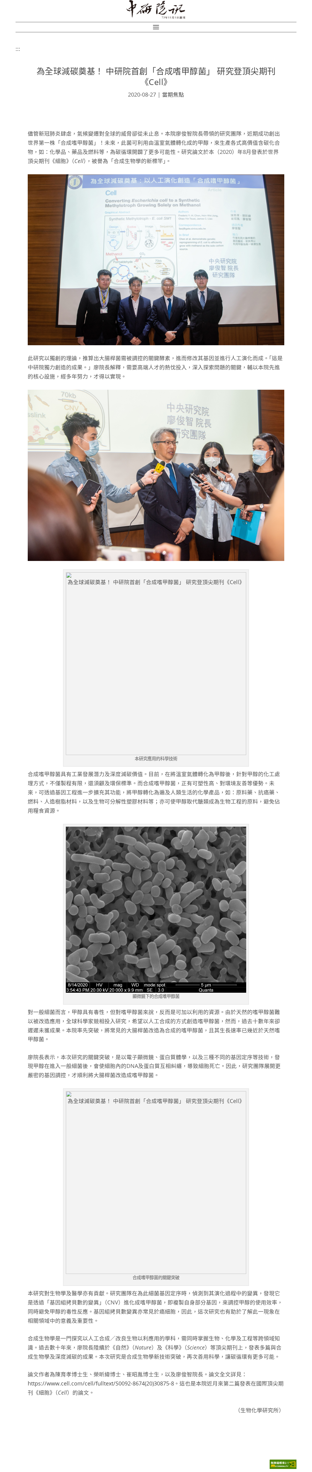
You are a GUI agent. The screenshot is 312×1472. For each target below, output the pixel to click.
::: (18, 48)
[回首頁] (156, 9)
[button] (156, 27)
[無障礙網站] (283, 1467)
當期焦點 (173, 94)
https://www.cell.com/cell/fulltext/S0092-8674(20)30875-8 (101, 1383)
